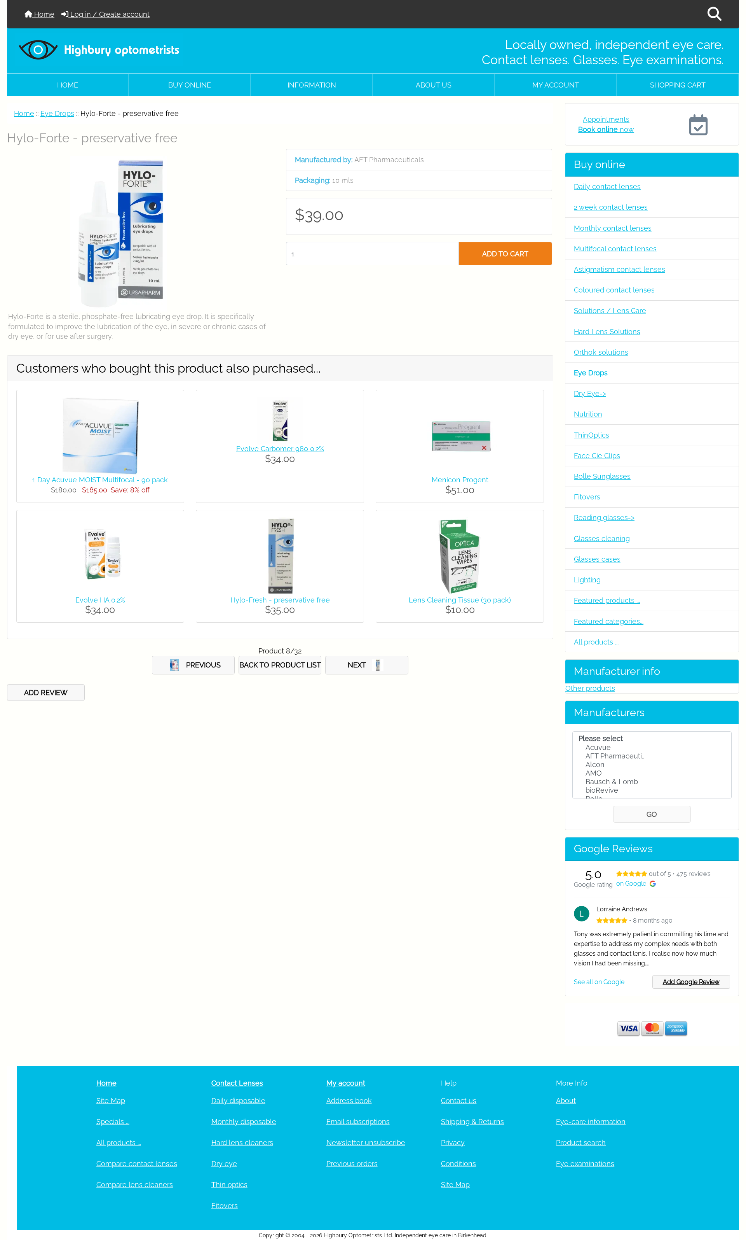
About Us (433, 85)
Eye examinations (585, 1163)
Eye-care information (591, 1121)
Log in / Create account (109, 14)
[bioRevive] (652, 790)
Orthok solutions (601, 352)
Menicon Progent (460, 480)
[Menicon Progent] (460, 435)
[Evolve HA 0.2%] (100, 555)
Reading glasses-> (604, 517)
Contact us (458, 1100)
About (566, 1100)
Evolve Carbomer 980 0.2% (280, 449)
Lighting (587, 580)
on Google (631, 883)
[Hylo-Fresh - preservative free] (280, 555)
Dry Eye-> (590, 393)
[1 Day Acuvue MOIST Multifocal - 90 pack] (100, 435)
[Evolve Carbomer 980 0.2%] (280, 420)
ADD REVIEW (46, 692)
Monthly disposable (243, 1121)
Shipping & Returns (472, 1121)
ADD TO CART (505, 254)
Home (43, 14)
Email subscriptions (358, 1121)
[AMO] (652, 773)
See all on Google (599, 982)
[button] (714, 14)
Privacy (453, 1142)
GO (652, 814)
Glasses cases (597, 559)
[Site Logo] (130, 49)
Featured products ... (607, 600)
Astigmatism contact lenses (619, 269)
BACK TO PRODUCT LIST (280, 665)
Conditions (458, 1163)
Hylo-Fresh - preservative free (280, 600)
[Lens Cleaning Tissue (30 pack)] (460, 555)
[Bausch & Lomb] (652, 782)
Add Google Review (691, 982)
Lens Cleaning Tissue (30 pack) (460, 600)
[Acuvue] (652, 747)
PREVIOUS (203, 665)
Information (312, 85)
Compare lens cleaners (134, 1184)
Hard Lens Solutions (607, 332)
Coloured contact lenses (614, 290)
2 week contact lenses (611, 207)
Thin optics (229, 1184)
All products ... (596, 642)
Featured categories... (608, 621)
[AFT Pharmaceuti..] (652, 756)
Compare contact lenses (136, 1163)
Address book (349, 1100)
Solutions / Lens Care (610, 310)
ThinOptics (591, 435)
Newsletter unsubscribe (365, 1142)
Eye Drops (57, 113)
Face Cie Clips (597, 456)
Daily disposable (238, 1100)
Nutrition (588, 414)
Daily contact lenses (607, 186)
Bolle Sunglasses (602, 476)
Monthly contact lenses (613, 228)
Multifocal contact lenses (615, 249)
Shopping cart (678, 85)
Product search (581, 1142)
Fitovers (587, 497)
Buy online (189, 85)
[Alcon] (652, 764)
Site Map (110, 1100)
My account (555, 85)
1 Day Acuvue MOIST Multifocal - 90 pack (100, 480)
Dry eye (224, 1163)
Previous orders (352, 1163)
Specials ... (112, 1121)
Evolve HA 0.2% (100, 600)
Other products (590, 688)
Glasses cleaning (602, 538)
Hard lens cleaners (242, 1142)
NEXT (357, 665)
